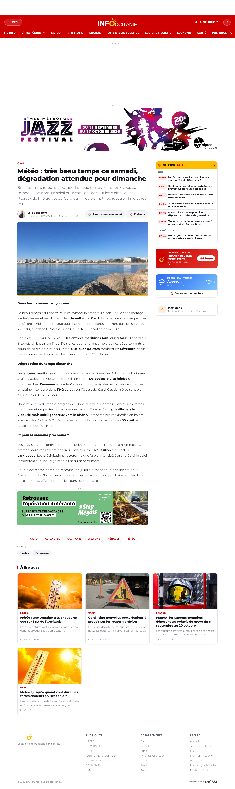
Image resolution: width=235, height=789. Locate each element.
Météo (131, 538)
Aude (144, 750)
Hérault (113, 538)
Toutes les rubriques (202, 746)
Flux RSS (195, 750)
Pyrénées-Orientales (153, 755)
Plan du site (197, 760)
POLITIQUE (219, 32)
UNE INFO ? (206, 22)
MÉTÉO (56, 32)
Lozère (144, 760)
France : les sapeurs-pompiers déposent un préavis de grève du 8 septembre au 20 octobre (183, 621)
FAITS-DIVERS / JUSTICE (123, 32)
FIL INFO (10, 32)
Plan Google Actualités (204, 765)
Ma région (33, 33)
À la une (94, 538)
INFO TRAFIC (75, 32)
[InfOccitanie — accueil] (117, 22)
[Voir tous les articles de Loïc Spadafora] (21, 214)
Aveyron (145, 765)
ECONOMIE (184, 32)
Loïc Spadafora (37, 212)
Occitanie (74, 538)
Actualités (52, 538)
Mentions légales (200, 770)
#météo (24, 553)
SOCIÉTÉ (95, 32)
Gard (20, 163)
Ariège (144, 770)
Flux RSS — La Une (201, 755)
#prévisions (42, 553)
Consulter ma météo (189, 293)
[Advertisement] (117, 70)
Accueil (194, 741)
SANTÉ (201, 32)
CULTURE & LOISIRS (158, 32)
